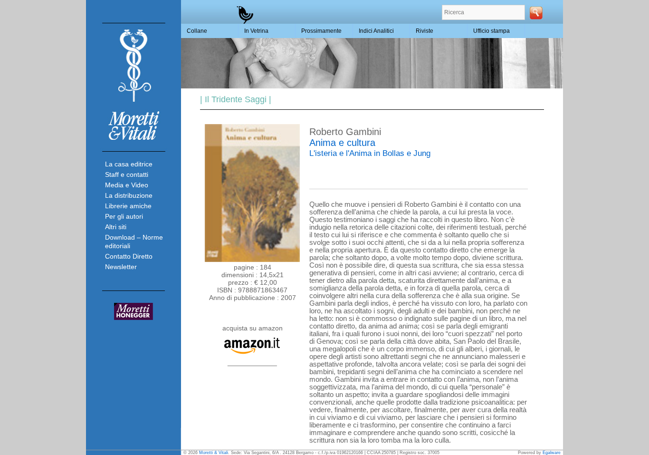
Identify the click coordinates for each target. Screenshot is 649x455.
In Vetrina (256, 31)
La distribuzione (129, 195)
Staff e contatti (126, 174)
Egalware (552, 452)
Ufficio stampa (491, 31)
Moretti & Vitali (213, 452)
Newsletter (121, 267)
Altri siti (115, 227)
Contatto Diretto (129, 256)
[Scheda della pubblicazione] (252, 259)
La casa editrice (129, 164)
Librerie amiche (128, 206)
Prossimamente (321, 31)
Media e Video (126, 185)
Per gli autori (124, 216)
